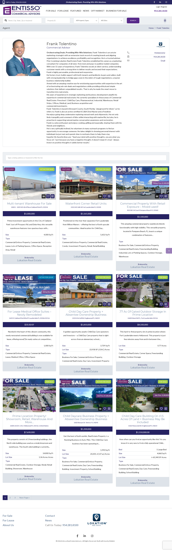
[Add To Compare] (52, 196)
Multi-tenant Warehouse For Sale (29, 203)
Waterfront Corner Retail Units (86, 203)
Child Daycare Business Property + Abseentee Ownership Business (86, 417)
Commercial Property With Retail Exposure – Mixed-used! (142, 205)
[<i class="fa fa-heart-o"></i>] (48, 196)
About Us (8, 525)
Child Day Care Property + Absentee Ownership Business (86, 313)
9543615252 (159, 53)
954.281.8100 (159, 57)
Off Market (98, 10)
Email (163, 61)
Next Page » (24, 497)
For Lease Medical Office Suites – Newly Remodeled (29, 313)
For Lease (63, 10)
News (86, 10)
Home (151, 28)
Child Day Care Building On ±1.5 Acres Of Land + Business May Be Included (143, 419)
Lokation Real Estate (29, 260)
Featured (75, 10)
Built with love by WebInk (106, 541)
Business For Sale (116, 10)
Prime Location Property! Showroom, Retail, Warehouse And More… (29, 419)
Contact (50, 515)
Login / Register (161, 7)
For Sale (51, 10)
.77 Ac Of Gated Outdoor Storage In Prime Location (142, 313)
